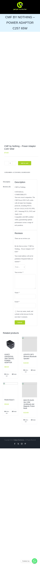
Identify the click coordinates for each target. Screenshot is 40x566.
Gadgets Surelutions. (19, 440)
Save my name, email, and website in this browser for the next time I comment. (24, 314)
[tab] (7, 181)
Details (15, 374)
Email (17, 302)
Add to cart (24, 163)
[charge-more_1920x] (20, 89)
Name (17, 292)
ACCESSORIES (17, 172)
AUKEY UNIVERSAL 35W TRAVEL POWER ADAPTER (9, 358)
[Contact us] (34, 561)
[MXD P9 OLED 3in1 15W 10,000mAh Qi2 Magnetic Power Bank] (29, 389)
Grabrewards (25, 172)
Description (6, 182)
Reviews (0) (6, 187)
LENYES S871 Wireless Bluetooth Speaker (30, 356)
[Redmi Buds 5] (10, 389)
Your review (19, 272)
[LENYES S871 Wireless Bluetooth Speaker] (29, 344)
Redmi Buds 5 (9, 400)
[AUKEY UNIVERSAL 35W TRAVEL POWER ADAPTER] (10, 344)
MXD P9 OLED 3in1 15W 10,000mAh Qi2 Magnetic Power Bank (29, 404)
